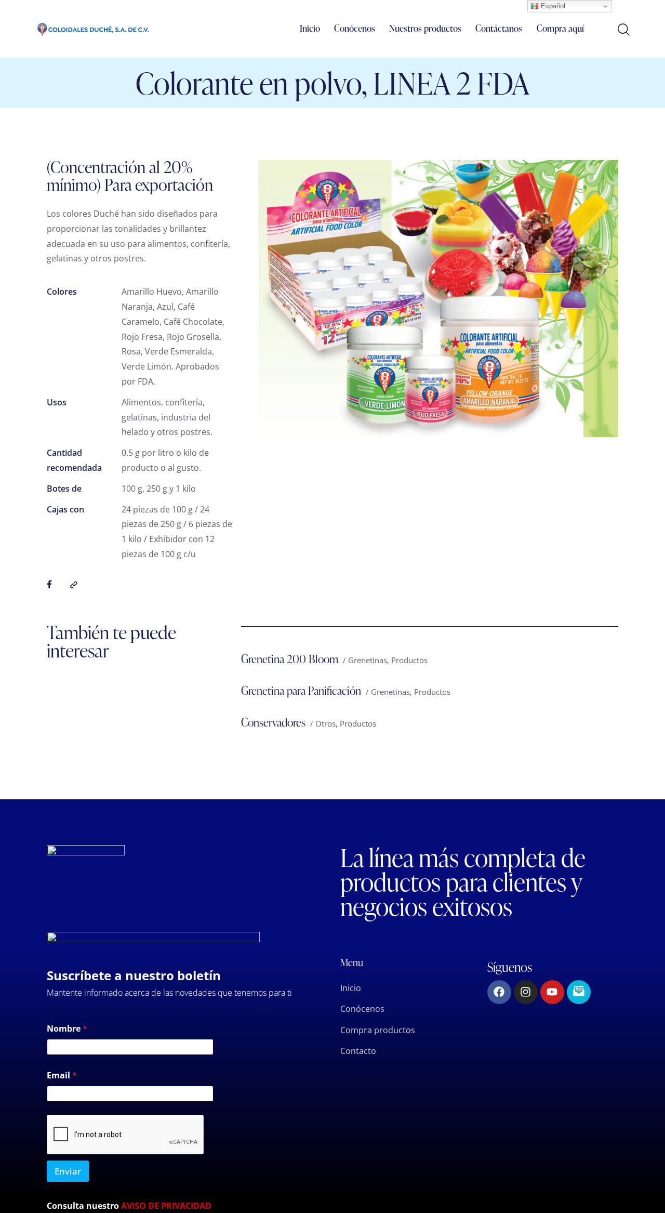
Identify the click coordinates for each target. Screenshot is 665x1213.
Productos (409, 660)
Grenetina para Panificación (301, 690)
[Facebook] (499, 992)
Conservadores (273, 722)
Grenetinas (367, 660)
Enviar (68, 1171)
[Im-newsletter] (579, 992)
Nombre (67, 1029)
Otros (325, 723)
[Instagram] (526, 992)
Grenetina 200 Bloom (289, 659)
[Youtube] (552, 992)
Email (62, 1075)
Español (552, 6)
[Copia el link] (73, 585)
